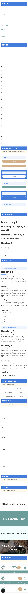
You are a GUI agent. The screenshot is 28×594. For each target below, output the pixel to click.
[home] (5, 567)
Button (14, 161)
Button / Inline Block (14, 165)
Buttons (3, 14)
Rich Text (3, 22)
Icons (2, 11)
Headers (3, 40)
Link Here (8, 572)
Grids (2, 33)
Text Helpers (4, 25)
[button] (25, 567)
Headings (3, 18)
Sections (3, 36)
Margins (3, 29)
